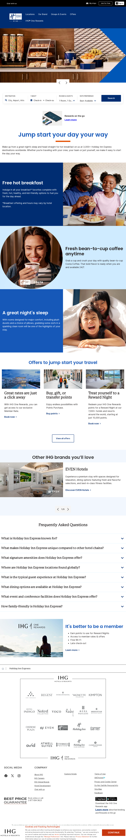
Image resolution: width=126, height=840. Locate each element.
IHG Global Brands (41, 782)
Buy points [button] (52, 413)
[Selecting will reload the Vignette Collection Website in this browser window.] (79, 694)
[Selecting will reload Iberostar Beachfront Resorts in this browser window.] (96, 711)
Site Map (98, 789)
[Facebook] (6, 775)
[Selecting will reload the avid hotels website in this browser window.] (30, 744)
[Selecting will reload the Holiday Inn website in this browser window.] (79, 728)
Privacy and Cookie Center (105, 782)
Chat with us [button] (12, 3)
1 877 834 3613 (35, 800)
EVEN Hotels (76, 469)
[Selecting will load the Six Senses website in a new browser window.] (30, 694)
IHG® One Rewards (34, 21)
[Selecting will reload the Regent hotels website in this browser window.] (47, 694)
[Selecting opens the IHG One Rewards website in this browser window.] (63, 757)
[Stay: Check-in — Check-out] (42, 100)
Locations (30, 14)
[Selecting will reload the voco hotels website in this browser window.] (56, 711)
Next (66, 82)
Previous (59, 82)
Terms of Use (100, 774)
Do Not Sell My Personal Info (106, 785)
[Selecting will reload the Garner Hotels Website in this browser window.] (95, 728)
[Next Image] (67, 509)
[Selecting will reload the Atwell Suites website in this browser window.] (47, 744)
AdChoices (98, 778)
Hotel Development (42, 786)
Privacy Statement (82, 836)
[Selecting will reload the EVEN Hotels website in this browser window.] (47, 728)
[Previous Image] (58, 509)
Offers (73, 14)
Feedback (98, 793)
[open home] (4, 669)
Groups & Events (58, 14)
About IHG (38, 774)
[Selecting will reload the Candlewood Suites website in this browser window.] (95, 744)
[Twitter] (12, 775)
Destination (10, 96)
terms (57, 834)
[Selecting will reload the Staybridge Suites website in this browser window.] (63, 744)
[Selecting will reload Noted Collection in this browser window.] (42, 711)
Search (111, 98)
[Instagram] (19, 775)
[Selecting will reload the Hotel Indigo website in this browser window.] (29, 711)
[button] (119, 3)
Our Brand (42, 14)
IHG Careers (39, 778)
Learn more (101, 809)
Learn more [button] (71, 119)
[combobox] (16, 100)
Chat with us (39, 789)
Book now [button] (9, 417)
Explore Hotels (70, 774)
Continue (114, 832)
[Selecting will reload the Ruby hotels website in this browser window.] (69, 711)
